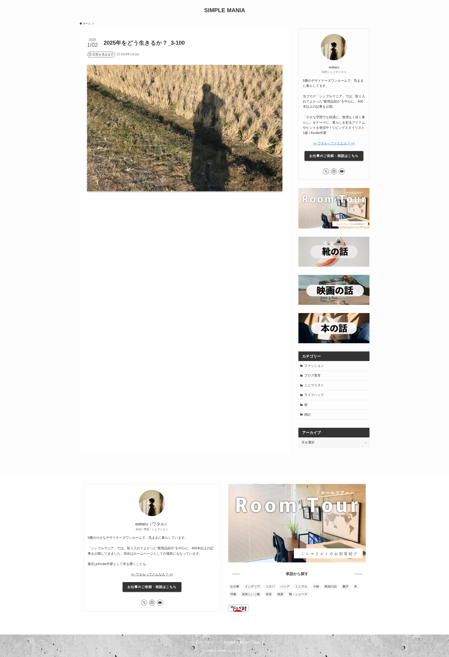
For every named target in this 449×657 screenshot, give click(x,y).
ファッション (314, 366)
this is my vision (241, 624)
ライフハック (314, 395)
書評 (345, 586)
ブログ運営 (312, 375)
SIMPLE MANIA (224, 10)
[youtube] (342, 171)
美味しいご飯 (251, 594)
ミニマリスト (314, 385)
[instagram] (334, 171)
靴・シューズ (298, 594)
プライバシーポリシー (204, 642)
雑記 (307, 414)
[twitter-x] (326, 171)
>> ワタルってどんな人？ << (334, 143)
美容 (269, 594)
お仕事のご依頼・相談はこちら (333, 156)
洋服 (233, 594)
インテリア (252, 586)
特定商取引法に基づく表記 (242, 642)
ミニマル (301, 586)
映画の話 (331, 586)
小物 (316, 586)
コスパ (270, 586)
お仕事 (234, 586)
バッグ (285, 586)
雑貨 (280, 594)
